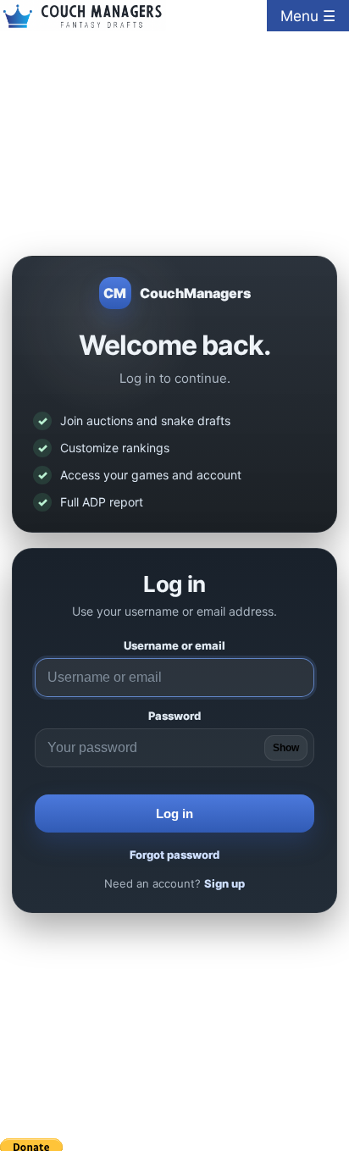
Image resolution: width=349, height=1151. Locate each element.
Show (286, 749)
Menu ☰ (307, 16)
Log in (174, 814)
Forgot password (174, 855)
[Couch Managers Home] (83, 15)
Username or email (174, 646)
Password (174, 716)
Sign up (224, 884)
